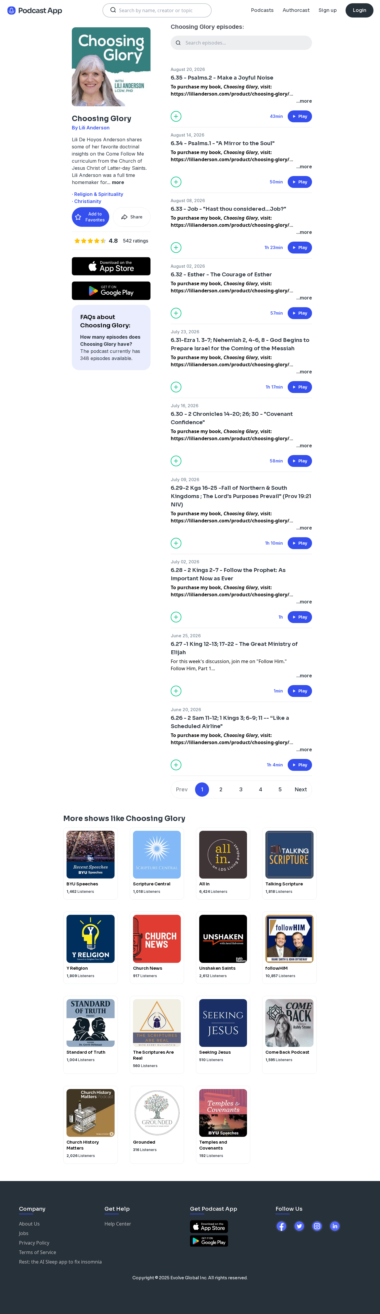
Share (136, 216)
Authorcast (296, 10)
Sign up (328, 10)
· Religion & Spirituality (97, 194)
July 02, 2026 (185, 561)
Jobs (23, 1233)
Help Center (117, 1224)
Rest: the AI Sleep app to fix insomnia (60, 1261)
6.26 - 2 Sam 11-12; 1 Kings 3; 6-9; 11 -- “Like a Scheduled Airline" (230, 722)
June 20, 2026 (186, 709)
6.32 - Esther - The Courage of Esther (221, 274)
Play (302, 116)
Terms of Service (37, 1252)
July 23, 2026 (185, 331)
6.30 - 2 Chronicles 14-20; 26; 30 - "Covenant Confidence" (232, 418)
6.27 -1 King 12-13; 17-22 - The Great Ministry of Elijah (234, 648)
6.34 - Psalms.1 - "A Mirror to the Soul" (223, 143)
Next (301, 789)
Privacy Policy (34, 1242)
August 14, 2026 (187, 134)
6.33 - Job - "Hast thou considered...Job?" (228, 209)
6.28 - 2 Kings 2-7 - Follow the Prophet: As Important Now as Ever (228, 574)
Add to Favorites (95, 216)
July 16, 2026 (184, 405)
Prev (182, 789)
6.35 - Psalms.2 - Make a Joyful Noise (222, 78)
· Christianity (86, 201)
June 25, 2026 (186, 635)
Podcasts (262, 10)
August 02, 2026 (188, 266)
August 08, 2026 (188, 200)
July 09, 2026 (185, 479)
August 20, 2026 (188, 69)
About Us (29, 1224)
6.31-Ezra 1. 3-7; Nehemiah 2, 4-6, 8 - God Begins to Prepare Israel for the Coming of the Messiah (240, 344)
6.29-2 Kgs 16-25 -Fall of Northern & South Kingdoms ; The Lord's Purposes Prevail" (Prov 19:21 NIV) (241, 496)
